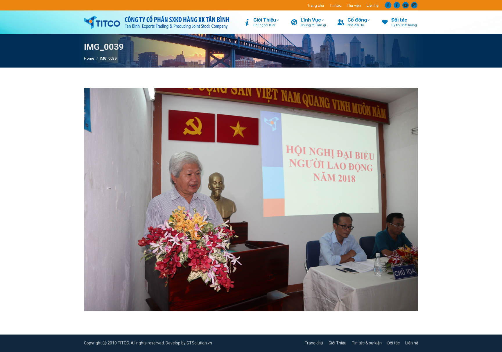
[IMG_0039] (251, 199)
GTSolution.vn (199, 343)
